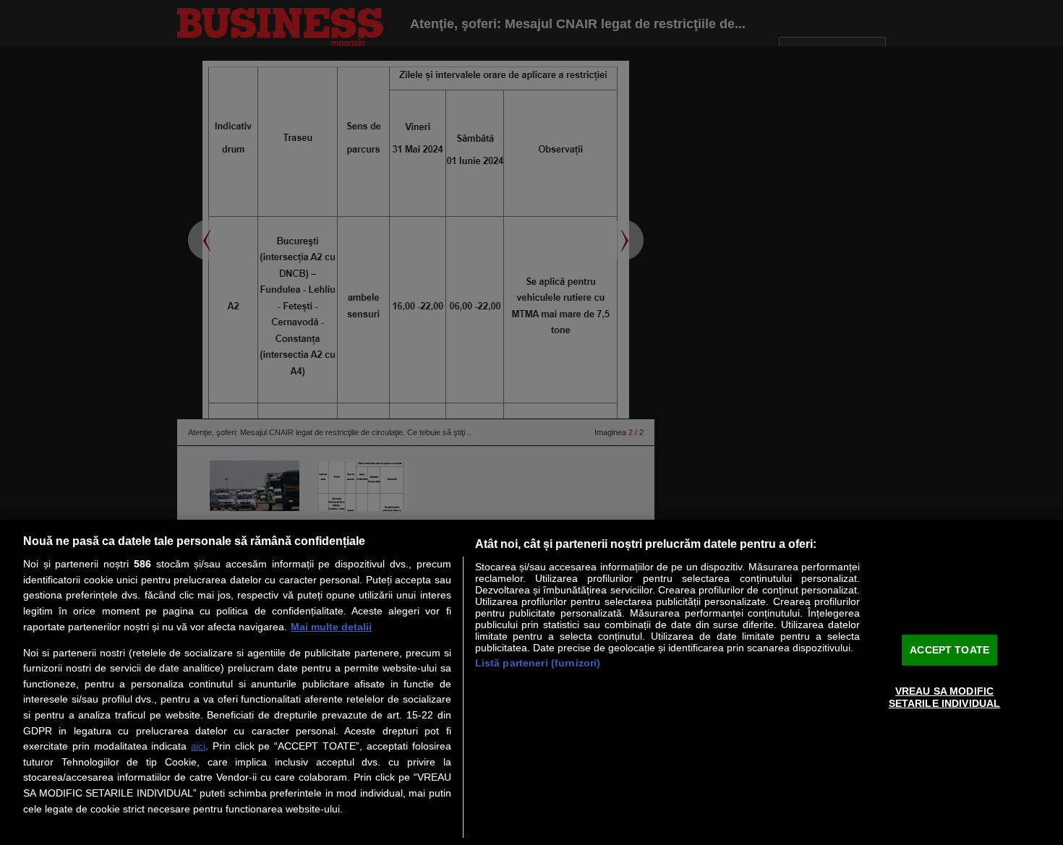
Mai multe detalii (331, 626)
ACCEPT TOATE (949, 650)
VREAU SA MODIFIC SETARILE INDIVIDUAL (945, 697)
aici (198, 746)
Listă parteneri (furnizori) (538, 663)
